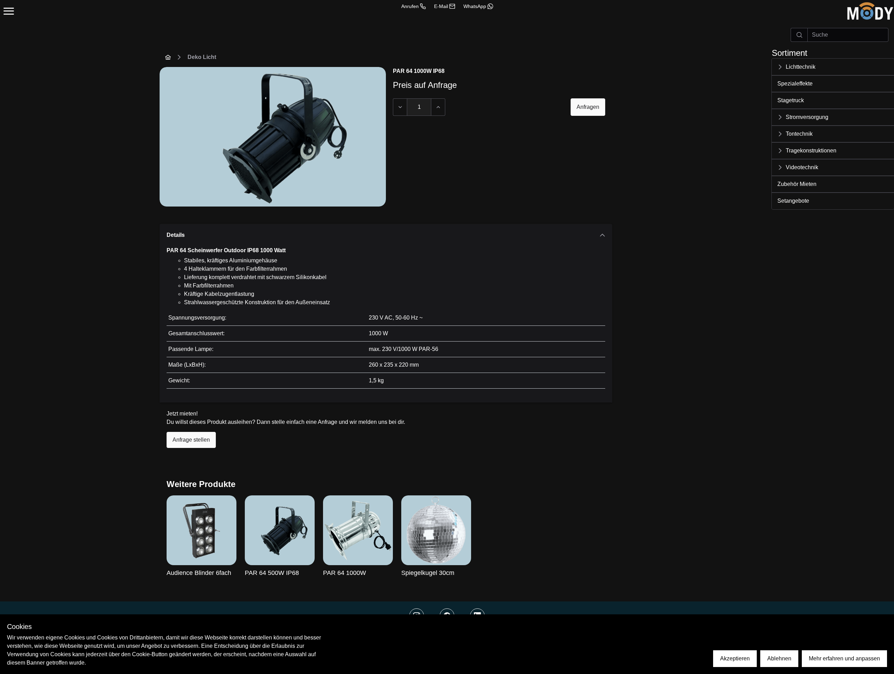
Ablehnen (779, 658)
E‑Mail (441, 6)
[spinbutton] (419, 107)
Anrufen (410, 6)
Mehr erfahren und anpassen (844, 658)
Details (176, 235)
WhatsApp (474, 6)
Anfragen (588, 107)
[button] (833, 67)
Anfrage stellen (191, 440)
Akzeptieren (735, 658)
